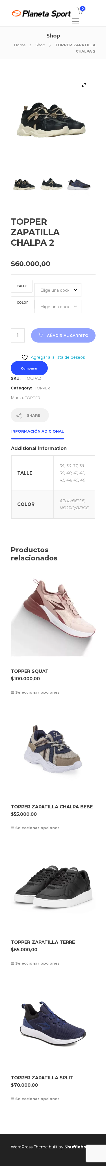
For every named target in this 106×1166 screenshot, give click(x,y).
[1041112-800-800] (51, 187)
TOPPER (42, 388)
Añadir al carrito (67, 335)
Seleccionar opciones (37, 692)
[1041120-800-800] (24, 187)
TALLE (22, 286)
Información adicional (37, 431)
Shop (40, 45)
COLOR (23, 302)
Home (20, 45)
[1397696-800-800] (79, 187)
